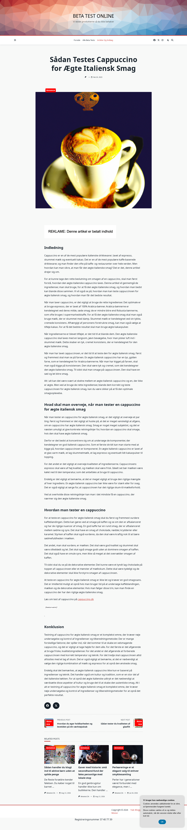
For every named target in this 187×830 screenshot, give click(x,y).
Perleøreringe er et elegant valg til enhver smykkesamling (125, 771)
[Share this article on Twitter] (56, 705)
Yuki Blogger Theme (140, 809)
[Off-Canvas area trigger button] (15, 40)
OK (162, 822)
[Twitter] (158, 40)
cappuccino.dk (86, 599)
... (53, 786)
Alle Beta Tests (89, 40)
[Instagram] (162, 40)
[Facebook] (154, 40)
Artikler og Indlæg (105, 40)
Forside (77, 40)
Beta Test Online (93, 16)
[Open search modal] (172, 40)
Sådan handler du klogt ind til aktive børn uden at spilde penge (59, 771)
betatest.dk (51, 793)
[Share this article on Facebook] (47, 705)
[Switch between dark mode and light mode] (168, 40)
